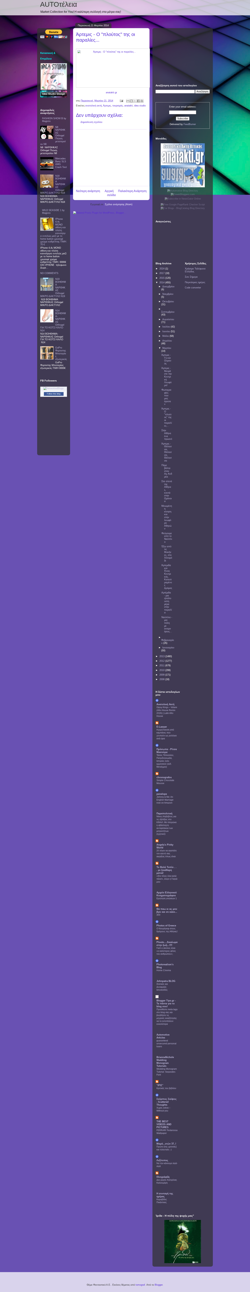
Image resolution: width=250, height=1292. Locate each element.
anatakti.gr (111, 92)
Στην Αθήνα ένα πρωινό (166, 434)
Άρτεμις (107, 105)
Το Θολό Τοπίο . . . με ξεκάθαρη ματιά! (166, 870)
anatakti (128, 105)
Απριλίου (167, 340)
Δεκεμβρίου (168, 286)
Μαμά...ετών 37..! (166, 1143)
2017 (162, 273)
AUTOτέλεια (58, 4)
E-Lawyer (161, 726)
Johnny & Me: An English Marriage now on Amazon (164, 800)
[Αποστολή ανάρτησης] (121, 100)
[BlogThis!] (131, 101)
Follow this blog (53, 394)
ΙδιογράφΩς (163, 1177)
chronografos (164, 777)
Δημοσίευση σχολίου (91, 122)
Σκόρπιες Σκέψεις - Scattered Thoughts (166, 1102)
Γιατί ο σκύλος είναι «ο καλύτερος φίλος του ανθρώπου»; (166, 951)
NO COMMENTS (49, 273)
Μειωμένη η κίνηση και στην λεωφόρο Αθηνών (166, 517)
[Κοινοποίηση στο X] (135, 101)
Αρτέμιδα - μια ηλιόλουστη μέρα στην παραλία (166, 602)
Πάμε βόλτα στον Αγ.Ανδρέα (166, 471)
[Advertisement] (111, 157)
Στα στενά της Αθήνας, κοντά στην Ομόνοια (166, 491)
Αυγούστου (168, 319)
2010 (162, 670)
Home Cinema (163, 970)
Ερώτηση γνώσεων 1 (166, 898)
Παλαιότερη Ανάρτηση (132, 191)
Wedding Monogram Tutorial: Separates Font (166, 1072)
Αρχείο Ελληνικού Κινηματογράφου (166, 894)
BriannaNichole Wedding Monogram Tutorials (165, 1061)
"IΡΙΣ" (159, 1085)
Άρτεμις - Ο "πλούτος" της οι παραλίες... (166, 417)
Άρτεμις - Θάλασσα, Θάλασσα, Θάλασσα (166, 452)
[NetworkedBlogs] (54, 388)
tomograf (140, 1284)
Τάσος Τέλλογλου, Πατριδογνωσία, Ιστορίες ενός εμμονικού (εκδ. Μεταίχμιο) (165, 761)
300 (158, 915)
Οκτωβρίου (168, 301)
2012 (162, 661)
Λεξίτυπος (162, 1160)
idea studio (140, 105)
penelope (161, 794)
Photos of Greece (166, 925)
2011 (162, 665)
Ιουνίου (166, 331)
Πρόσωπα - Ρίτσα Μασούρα (166, 751)
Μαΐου (166, 336)
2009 (162, 674)
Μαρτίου (166, 348)
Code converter (193, 287)
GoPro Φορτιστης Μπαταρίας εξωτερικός (61, 353)
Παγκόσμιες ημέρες (195, 282)
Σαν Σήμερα (191, 276)
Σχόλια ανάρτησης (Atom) (118, 204)
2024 (162, 268)
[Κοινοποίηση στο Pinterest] (142, 101)
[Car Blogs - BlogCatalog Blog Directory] (183, 208)
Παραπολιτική (164, 813)
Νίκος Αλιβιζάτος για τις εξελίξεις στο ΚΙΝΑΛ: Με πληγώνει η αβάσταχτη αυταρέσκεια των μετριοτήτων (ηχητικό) (166, 825)
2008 (162, 679)
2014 (162, 282)
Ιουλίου (166, 326)
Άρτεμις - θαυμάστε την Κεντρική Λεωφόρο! (166, 377)
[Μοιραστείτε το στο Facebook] (138, 101)
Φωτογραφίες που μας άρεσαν (166, 396)
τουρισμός (117, 105)
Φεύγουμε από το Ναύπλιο (166, 537)
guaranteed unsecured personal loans (166, 1043)
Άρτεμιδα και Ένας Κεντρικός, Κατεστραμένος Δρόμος (166, 576)
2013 (162, 656)
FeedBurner (190, 124)
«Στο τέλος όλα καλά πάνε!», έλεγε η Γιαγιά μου (166, 879)
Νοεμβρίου (167, 294)
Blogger (159, 1284)
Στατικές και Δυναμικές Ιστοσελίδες (162, 987)
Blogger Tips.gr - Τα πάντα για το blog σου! (166, 1003)
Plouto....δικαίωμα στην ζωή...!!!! (167, 943)
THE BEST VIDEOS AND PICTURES (163, 1124)
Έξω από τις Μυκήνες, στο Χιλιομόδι (166, 553)
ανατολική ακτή (93, 105)
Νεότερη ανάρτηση (88, 191)
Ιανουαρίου (168, 647)
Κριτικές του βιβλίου (166, 1088)
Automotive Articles (162, 1036)
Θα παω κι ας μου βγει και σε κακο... (166, 910)
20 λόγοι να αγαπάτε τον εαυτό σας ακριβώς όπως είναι (166, 853)
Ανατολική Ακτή (165, 704)
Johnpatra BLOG (165, 981)
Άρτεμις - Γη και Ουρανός (166, 359)
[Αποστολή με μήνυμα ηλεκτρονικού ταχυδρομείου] (128, 101)
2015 (162, 278)
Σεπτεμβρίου (167, 311)
